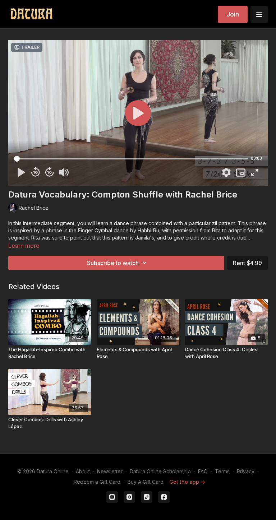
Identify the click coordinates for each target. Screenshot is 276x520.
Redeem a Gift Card (97, 482)
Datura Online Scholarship (160, 471)
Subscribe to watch (113, 262)
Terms (222, 471)
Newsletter (110, 471)
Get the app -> (187, 482)
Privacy (245, 471)
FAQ (203, 471)
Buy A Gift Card (146, 482)
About (83, 471)
